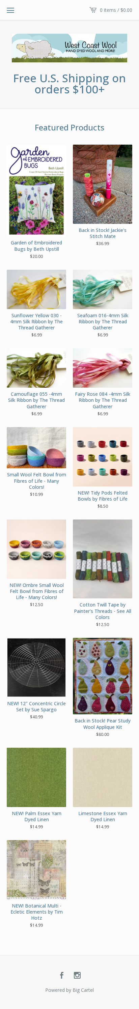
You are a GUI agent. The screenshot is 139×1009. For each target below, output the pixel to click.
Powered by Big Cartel (69, 990)
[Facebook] (61, 975)
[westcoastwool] (69, 48)
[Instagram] (77, 975)
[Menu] (10, 10)
